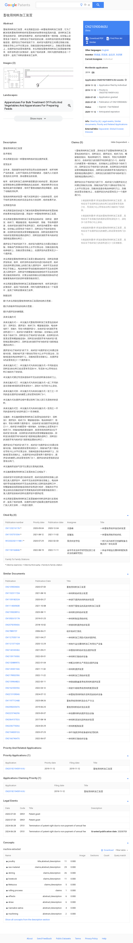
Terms (78, 938)
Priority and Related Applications (112, 124)
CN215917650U (12, 656)
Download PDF (96, 38)
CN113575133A (12, 534)
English (105, 50)
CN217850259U (12, 675)
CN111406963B (12, 606)
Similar (92, 42)
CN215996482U (12, 681)
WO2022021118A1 (14, 541)
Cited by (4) (95, 121)
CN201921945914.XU (15, 768)
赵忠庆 (112, 54)
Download (108, 850)
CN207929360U (12, 625)
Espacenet (104, 129)
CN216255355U (12, 688)
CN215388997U (12, 662)
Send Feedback (44, 938)
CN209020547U (12, 707)
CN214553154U (12, 669)
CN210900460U (12, 587)
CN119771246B (12, 700)
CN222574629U (12, 713)
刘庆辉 (119, 54)
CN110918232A (12, 599)
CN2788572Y (11, 631)
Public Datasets (63, 938)
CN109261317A (12, 618)
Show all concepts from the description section (27, 919)
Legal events (108, 121)
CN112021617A (12, 528)
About (30, 938)
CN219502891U (12, 612)
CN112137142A (12, 643)
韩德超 (97, 54)
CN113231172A (12, 593)
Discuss (89, 132)
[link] (10, 861)
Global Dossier (117, 129)
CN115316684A (12, 550)
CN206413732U (12, 719)
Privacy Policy (91, 938)
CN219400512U (12, 732)
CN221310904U (12, 694)
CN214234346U (12, 650)
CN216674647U (12, 738)
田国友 (104, 54)
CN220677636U (12, 726)
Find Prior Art (116, 38)
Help (104, 938)
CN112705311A (12, 637)
